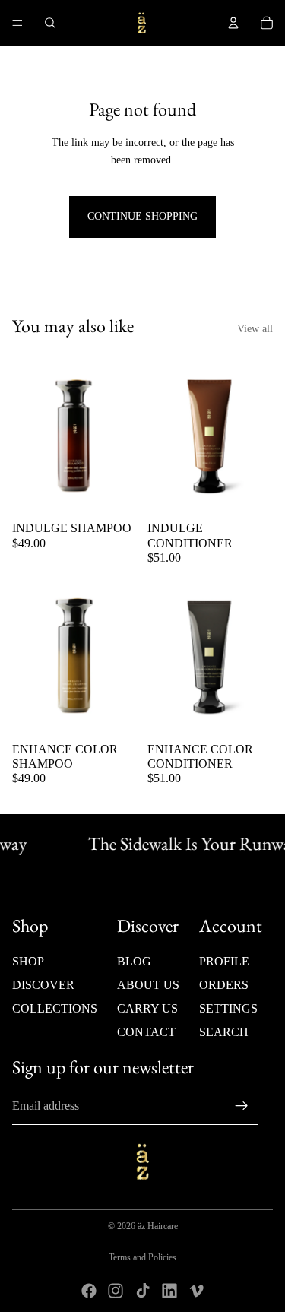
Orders (224, 984)
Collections (54, 1008)
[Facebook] (89, 1291)
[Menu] (17, 22)
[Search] (50, 23)
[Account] (233, 23)
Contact (146, 1032)
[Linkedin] (169, 1291)
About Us (148, 984)
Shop (28, 961)
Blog (134, 961)
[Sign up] (242, 1106)
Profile (224, 961)
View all (255, 328)
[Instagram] (115, 1291)
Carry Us (147, 1008)
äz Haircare (158, 1226)
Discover (43, 984)
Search (224, 1032)
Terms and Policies (142, 1257)
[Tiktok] (143, 1291)
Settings (228, 1008)
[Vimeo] (196, 1291)
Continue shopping (142, 216)
